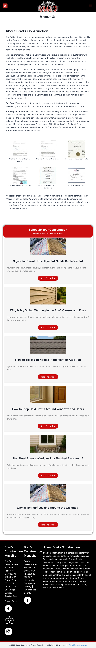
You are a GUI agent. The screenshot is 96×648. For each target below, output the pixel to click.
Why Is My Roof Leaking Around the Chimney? (48, 507)
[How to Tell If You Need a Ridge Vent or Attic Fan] (48, 353)
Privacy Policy (11, 601)
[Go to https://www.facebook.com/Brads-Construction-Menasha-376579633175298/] (27, 600)
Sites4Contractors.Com (78, 645)
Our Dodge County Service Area (11, 592)
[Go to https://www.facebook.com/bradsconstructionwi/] (8, 609)
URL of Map (10, 586)
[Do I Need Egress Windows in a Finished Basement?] (48, 452)
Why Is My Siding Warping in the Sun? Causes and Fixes (48, 310)
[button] (48, 278)
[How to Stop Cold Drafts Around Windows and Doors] (48, 402)
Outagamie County (75, 562)
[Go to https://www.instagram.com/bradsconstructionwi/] (8, 632)
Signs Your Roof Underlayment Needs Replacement (48, 261)
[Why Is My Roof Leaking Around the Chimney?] (48, 501)
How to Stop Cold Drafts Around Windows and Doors (48, 409)
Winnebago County (52, 562)
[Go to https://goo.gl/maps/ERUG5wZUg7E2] (8, 620)
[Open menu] (90, 5)
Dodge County (75, 559)
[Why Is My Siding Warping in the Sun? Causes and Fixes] (48, 304)
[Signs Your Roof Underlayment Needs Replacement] (48, 254)
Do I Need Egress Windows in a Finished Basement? (48, 458)
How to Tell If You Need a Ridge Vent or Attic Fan (48, 359)
